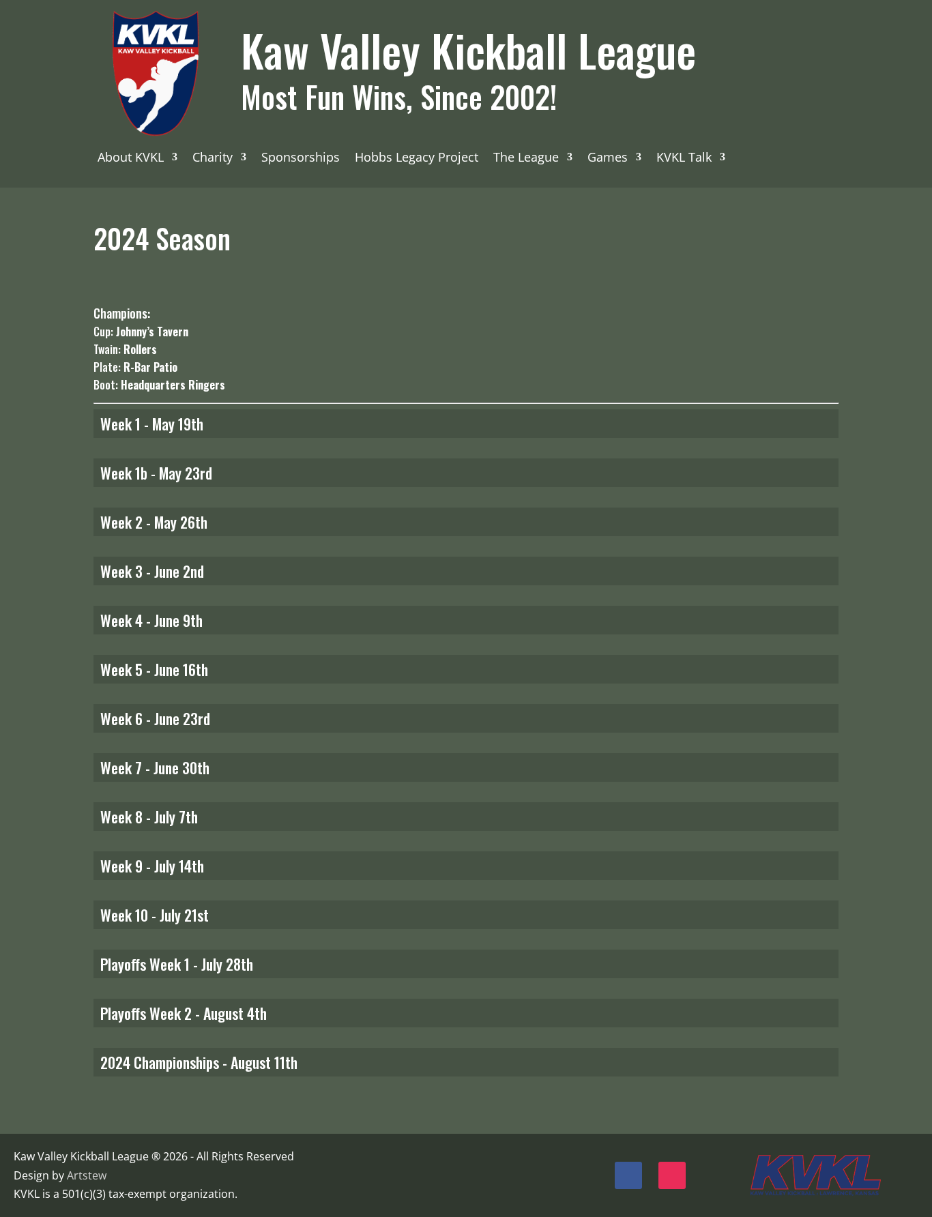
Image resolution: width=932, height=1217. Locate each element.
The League (526, 158)
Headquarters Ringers (173, 385)
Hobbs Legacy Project (416, 158)
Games (607, 158)
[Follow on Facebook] (628, 1175)
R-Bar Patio (150, 367)
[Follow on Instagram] (672, 1175)
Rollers (140, 349)
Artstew (86, 1175)
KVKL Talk (684, 158)
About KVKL (131, 158)
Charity (212, 158)
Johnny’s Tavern (152, 331)
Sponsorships (300, 158)
